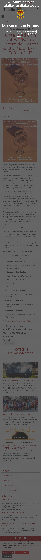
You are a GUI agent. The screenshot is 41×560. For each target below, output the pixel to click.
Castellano (30, 25)
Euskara (9, 25)
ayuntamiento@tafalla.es (20, 38)
